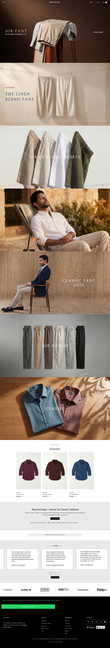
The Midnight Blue (74, 494)
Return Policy (44, 626)
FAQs (43, 631)
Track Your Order (45, 628)
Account (98, 2)
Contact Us (44, 621)
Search (91, 2)
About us (67, 621)
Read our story (55, 518)
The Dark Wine (20, 494)
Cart (104, 2)
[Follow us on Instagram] (97, 622)
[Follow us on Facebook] (88, 622)
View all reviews (55, 577)
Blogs (66, 633)
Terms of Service (68, 628)
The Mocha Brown (47, 494)
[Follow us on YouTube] (105, 622)
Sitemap (66, 631)
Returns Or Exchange (46, 623)
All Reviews (67, 623)
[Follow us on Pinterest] (101, 622)
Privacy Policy (68, 626)
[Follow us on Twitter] (93, 622)
